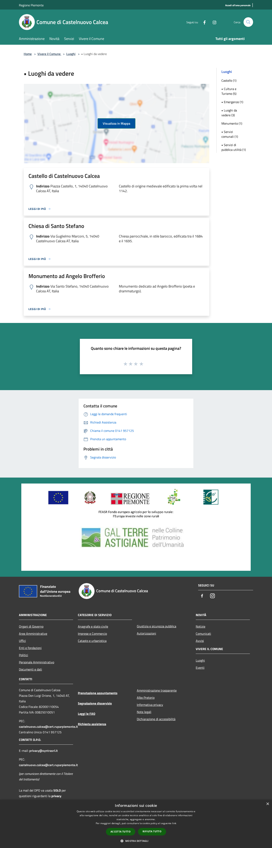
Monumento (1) (231, 123)
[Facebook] (203, 22)
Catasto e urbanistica (92, 640)
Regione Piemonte (31, 5)
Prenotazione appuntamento (97, 693)
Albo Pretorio (146, 697)
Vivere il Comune (49, 53)
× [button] (267, 803)
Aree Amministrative (33, 633)
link (174, 823)
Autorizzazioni (146, 633)
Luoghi (70, 53)
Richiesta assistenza (92, 724)
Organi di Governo (31, 626)
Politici (23, 655)
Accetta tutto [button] (121, 831)
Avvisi (200, 640)
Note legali (144, 711)
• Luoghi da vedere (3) (229, 112)
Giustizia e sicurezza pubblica (156, 626)
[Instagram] (213, 22)
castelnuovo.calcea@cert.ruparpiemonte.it (48, 726)
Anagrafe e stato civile (93, 626)
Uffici (22, 640)
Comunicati (203, 633)
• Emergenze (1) (232, 102)
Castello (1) (228, 80)
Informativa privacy (150, 704)
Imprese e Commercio (92, 633)
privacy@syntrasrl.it (43, 750)
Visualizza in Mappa (116, 123)
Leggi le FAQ (86, 713)
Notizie (200, 626)
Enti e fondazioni (30, 647)
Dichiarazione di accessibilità (156, 719)
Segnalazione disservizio (95, 703)
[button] (135, 840)
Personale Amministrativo (36, 662)
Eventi (200, 667)
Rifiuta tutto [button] (152, 831)
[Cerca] (248, 22)
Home (28, 53)
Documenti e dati (30, 669)
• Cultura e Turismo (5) (228, 91)
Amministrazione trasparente (157, 690)
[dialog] (136, 824)
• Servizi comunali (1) (229, 134)
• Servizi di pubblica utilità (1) (233, 147)
